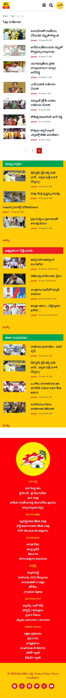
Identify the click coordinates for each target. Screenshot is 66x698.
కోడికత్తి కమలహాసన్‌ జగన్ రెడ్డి (46, 117)
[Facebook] (29, 686)
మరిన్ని (6, 240)
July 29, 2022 (45, 121)
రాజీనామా (20, 16)
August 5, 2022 (46, 93)
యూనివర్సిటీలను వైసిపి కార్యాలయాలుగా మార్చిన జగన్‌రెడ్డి (43, 68)
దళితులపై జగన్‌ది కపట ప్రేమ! (46, 276)
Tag (12, 16)
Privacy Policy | (42, 673)
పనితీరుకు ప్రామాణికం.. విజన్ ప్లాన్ (46, 349)
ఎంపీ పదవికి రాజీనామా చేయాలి (43, 86)
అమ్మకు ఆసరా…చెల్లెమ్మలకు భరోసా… (45, 308)
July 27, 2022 (45, 139)
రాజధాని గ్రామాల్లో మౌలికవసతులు (20, 207)
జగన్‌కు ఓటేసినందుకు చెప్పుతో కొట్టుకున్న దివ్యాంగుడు (47, 49)
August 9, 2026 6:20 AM (49, 269)
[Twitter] (37, 686)
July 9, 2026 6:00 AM (48, 280)
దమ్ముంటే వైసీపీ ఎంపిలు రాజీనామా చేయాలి (43, 103)
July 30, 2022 (45, 109)
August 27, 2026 (46, 228)
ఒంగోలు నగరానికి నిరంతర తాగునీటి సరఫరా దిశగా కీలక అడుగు (46, 388)
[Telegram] (14, 686)
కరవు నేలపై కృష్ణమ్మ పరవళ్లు (45, 193)
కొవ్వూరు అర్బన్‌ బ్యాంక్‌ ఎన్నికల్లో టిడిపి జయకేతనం (45, 132)
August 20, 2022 (46, 40)
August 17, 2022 (46, 56)
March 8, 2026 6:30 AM (49, 315)
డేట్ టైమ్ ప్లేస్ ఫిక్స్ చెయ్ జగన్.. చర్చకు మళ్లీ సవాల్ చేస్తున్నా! (44, 177)
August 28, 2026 (18, 212)
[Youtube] (51, 686)
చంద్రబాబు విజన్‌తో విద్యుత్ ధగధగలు (45, 292)
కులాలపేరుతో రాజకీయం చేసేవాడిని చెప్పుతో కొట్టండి (45, 33)
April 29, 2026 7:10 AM (49, 298)
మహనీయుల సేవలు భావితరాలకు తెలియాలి (42, 406)
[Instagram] (44, 686)
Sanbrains (58, 694)
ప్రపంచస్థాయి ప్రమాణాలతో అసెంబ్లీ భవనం (44, 221)
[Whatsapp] (22, 686)
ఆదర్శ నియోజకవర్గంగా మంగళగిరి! (43, 262)
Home (5, 16)
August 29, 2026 (46, 186)
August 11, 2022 (46, 77)
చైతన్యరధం (34, 40)
